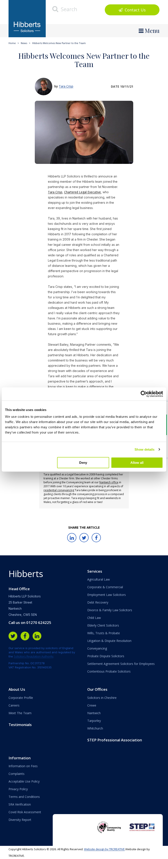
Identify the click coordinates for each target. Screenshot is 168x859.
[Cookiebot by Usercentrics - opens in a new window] (144, 394)
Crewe (91, 705)
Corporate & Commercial (105, 587)
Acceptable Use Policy (24, 781)
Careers (14, 705)
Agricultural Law (98, 579)
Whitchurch (95, 728)
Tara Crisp (66, 86)
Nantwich (94, 713)
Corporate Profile (21, 698)
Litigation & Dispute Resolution (109, 641)
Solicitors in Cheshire (102, 698)
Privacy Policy (18, 789)
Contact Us (135, 9)
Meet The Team (20, 713)
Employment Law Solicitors (106, 595)
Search (68, 9)
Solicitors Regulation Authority (33, 656)
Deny (83, 462)
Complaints (16, 774)
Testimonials (20, 724)
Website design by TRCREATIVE (104, 849)
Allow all (137, 462)
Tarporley (94, 721)
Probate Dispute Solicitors (105, 656)
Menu (151, 30)
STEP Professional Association (114, 739)
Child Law (94, 618)
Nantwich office (108, 482)
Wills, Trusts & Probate (103, 633)
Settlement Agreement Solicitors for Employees (121, 664)
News (24, 43)
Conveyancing (97, 648)
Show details (144, 449)
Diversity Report (20, 820)
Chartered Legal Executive (82, 192)
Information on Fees (23, 766)
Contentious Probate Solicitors (109, 671)
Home (12, 43)
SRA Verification (20, 804)
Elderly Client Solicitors (103, 625)
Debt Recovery (97, 602)
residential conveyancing (59, 490)
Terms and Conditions (24, 797)
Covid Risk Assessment (25, 812)
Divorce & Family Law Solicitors (109, 610)
